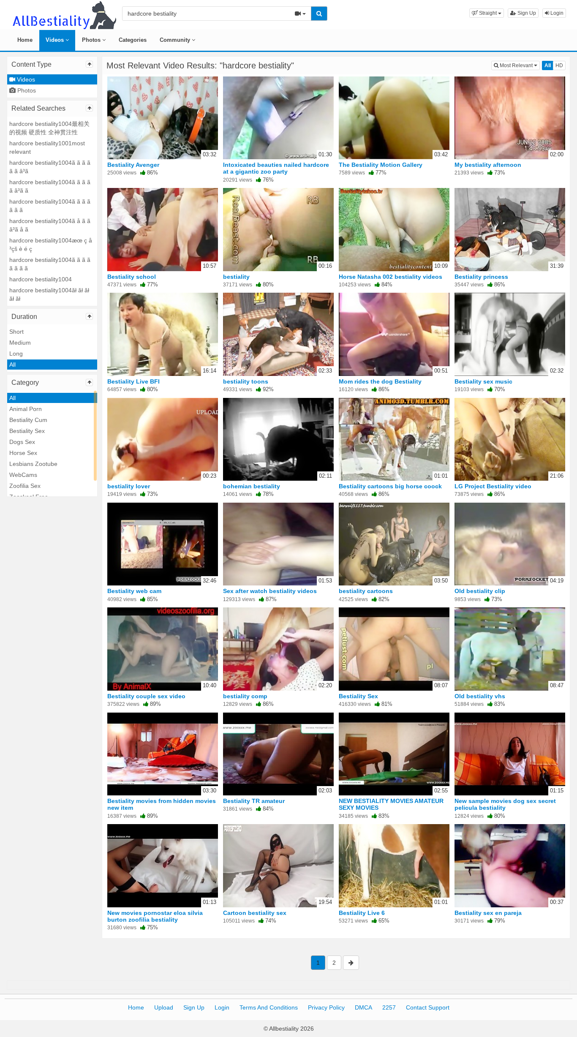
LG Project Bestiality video (493, 486)
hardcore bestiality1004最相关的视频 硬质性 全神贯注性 (49, 128)
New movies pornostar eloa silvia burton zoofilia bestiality (155, 916)
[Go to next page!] (351, 962)
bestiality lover (128, 486)
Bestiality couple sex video (146, 696)
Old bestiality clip (480, 591)
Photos (92, 40)
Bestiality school (131, 276)
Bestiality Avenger (133, 164)
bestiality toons (245, 381)
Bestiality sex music (483, 381)
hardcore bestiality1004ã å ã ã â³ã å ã (49, 225)
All (12, 364)
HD (559, 65)
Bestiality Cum (28, 419)
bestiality (236, 276)
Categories (133, 40)
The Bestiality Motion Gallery (380, 164)
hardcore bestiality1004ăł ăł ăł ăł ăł (49, 294)
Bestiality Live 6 (362, 912)
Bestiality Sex (27, 430)
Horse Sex (23, 452)
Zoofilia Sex (25, 485)
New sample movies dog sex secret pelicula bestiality (505, 804)
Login (556, 13)
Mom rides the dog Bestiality (380, 381)
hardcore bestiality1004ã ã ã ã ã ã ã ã (49, 264)
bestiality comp (245, 696)
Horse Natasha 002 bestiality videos (390, 276)
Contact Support (427, 1007)
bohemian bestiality (251, 486)
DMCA (363, 1007)
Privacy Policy (326, 1007)
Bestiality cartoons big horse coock (390, 486)
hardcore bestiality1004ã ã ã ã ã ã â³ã (49, 166)
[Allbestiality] (64, 14)
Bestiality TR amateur (254, 800)
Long (16, 353)
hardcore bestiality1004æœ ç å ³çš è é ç (50, 244)
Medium (20, 342)
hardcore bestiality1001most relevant (47, 147)
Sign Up (526, 13)
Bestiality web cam (134, 591)
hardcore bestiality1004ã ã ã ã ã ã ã (49, 205)
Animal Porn (25, 409)
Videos (55, 40)
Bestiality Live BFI (133, 381)
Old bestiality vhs (480, 696)
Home (25, 40)
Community (176, 40)
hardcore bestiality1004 (40, 279)
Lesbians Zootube (33, 463)
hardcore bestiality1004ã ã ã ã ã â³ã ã (49, 186)
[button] (486, 13)
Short (16, 331)
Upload (163, 1007)
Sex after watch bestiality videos (270, 591)
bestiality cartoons (366, 591)
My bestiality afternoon (488, 164)
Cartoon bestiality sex (254, 912)
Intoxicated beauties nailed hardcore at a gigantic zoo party (276, 168)
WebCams (23, 474)
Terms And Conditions (269, 1007)
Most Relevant (519, 65)
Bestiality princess (481, 276)
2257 (389, 1007)
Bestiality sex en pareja (488, 912)
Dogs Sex (22, 441)
